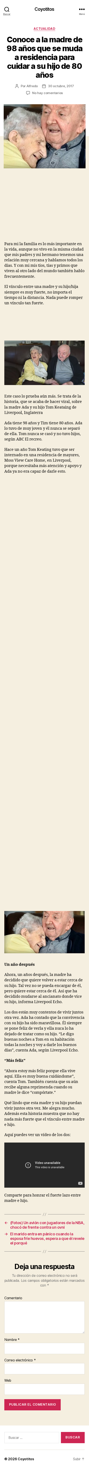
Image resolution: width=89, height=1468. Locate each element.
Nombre (12, 1340)
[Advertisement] (40, 209)
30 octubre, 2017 (61, 86)
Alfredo (32, 86)
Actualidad (44, 28)
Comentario (13, 1298)
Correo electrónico (20, 1360)
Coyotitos (44, 9)
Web (7, 1381)
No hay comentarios (47, 93)
